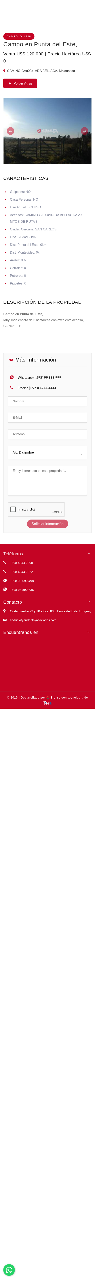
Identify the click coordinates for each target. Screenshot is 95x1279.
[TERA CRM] (47, 702)
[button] (10, 131)
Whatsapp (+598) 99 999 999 (39, 377)
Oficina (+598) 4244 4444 (37, 388)
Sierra (55, 697)
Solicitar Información (48, 524)
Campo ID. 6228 (19, 36)
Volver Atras (22, 83)
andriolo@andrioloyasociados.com (33, 620)
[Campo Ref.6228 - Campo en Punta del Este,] (47, 131)
